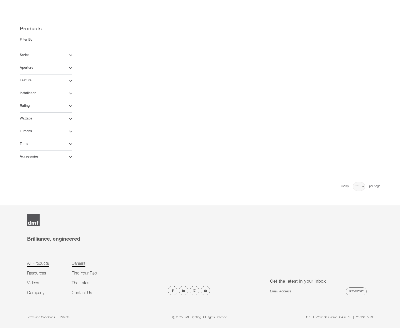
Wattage (26, 119)
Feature (25, 80)
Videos (33, 283)
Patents (65, 317)
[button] (46, 55)
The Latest (81, 283)
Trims (24, 144)
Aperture (26, 68)
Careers (78, 264)
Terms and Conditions (41, 317)
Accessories (29, 157)
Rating (25, 106)
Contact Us (82, 293)
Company (35, 293)
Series (24, 55)
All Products (38, 264)
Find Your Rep (84, 274)
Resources (36, 274)
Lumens (26, 131)
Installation (28, 93)
